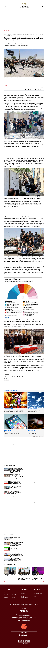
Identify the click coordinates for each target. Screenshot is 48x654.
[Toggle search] (42, 6)
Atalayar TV (23, 593)
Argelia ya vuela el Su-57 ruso (15, 538)
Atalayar (5, 30)
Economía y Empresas (6, 593)
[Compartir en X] (33, 89)
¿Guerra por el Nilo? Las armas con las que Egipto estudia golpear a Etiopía (15, 559)
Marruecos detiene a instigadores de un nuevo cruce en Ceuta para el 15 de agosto (16, 555)
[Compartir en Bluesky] (35, 89)
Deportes (13, 597)
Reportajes (6, 597)
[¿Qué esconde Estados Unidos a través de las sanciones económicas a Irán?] (7, 482)
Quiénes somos (13, 604)
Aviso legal (36, 604)
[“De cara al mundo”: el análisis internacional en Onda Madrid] (7, 492)
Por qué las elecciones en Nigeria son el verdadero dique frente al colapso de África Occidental (38, 577)
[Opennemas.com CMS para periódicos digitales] (24, 642)
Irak (4, 380)
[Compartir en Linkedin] (40, 89)
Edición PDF (23, 592)
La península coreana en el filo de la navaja (16, 487)
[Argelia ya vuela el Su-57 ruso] (7, 538)
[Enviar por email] (26, 89)
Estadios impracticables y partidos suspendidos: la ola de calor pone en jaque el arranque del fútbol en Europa (16, 470)
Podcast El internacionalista (24, 597)
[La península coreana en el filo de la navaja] (7, 487)
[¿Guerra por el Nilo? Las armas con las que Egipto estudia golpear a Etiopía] (7, 559)
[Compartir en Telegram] (38, 89)
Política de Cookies (20, 604)
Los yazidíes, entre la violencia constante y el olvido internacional (20, 43)
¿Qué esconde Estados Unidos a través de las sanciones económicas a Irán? (15, 483)
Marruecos (6, 594)
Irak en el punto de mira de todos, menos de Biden (16, 45)
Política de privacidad (29, 604)
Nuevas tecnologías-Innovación (14, 600)
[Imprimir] (28, 89)
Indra (35, 596)
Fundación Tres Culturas (38, 593)
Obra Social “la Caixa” (38, 592)
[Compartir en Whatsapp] (43, 89)
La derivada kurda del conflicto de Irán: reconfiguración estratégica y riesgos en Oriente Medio (24, 577)
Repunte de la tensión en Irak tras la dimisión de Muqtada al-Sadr (20, 47)
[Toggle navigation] (6, 6)
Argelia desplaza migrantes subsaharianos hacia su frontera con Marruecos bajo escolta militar (16, 544)
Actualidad (14, 594)
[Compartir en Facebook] (30, 89)
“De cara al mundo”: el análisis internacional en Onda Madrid (15, 492)
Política (9, 30)
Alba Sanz (6, 85)
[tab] (22, 581)
